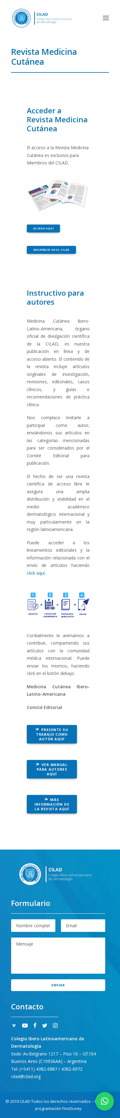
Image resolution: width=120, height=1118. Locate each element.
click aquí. (36, 573)
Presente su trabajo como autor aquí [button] (52, 734)
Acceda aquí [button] (43, 228)
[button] (106, 18)
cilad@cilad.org (26, 1076)
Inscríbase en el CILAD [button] (51, 249)
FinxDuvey (72, 1108)
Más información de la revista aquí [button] (52, 804)
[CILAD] (42, 18)
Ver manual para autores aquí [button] (53, 769)
